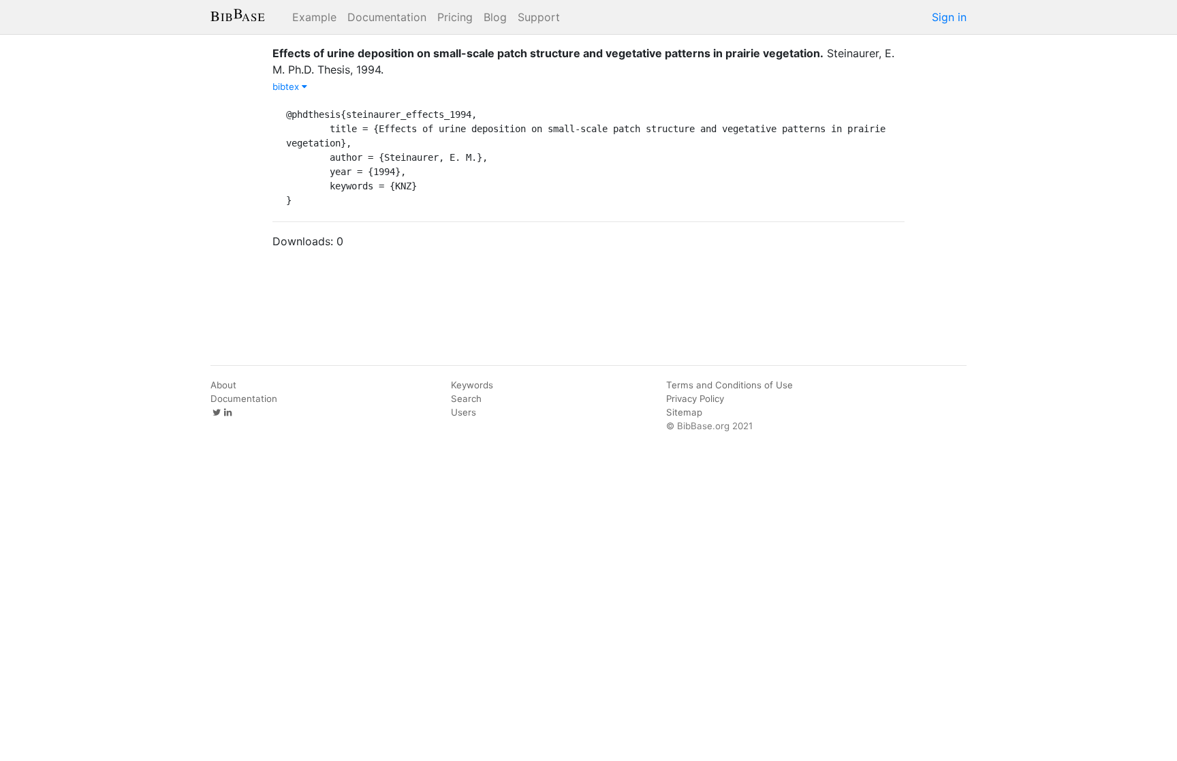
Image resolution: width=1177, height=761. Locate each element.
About (223, 384)
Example (314, 17)
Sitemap (684, 412)
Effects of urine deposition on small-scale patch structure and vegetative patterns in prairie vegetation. (547, 53)
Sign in (949, 17)
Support (539, 17)
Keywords (472, 384)
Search (466, 398)
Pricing (455, 17)
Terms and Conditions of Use (729, 384)
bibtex (287, 86)
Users (463, 412)
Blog (495, 17)
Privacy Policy (695, 398)
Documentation (386, 17)
